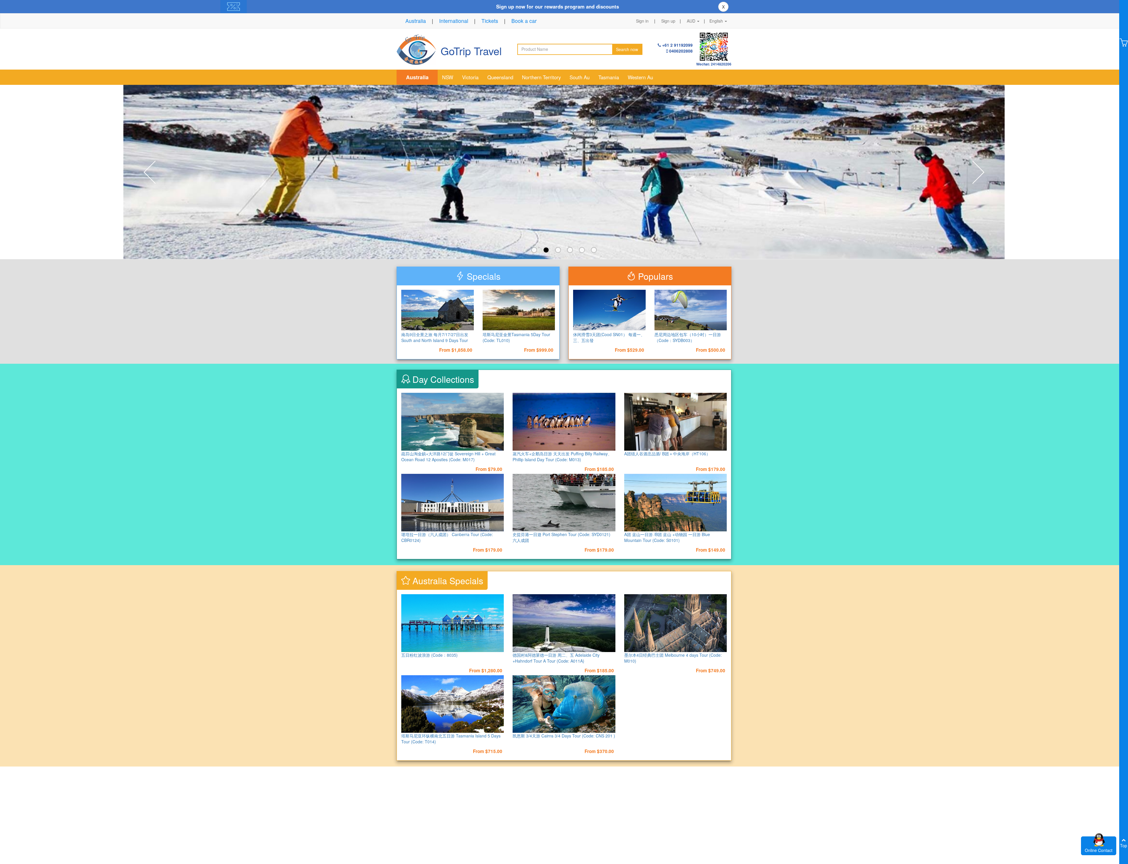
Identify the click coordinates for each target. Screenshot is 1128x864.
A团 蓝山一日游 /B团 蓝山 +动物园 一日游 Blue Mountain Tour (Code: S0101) (667, 537)
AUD (691, 21)
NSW (447, 77)
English (716, 21)
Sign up (668, 21)
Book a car (524, 20)
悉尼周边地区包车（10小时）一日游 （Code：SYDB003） (687, 337)
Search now (627, 49)
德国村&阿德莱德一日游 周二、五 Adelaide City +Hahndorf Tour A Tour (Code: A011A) (556, 658)
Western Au (640, 77)
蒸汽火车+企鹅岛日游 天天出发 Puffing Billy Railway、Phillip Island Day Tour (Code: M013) (562, 456)
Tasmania (608, 77)
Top (1123, 845)
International (453, 20)
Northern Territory (541, 77)
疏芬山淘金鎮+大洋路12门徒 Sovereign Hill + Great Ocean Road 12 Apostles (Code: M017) (448, 456)
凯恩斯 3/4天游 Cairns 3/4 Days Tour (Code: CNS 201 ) (564, 736)
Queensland (500, 77)
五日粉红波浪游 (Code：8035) (429, 655)
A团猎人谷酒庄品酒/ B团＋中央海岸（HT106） (667, 454)
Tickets (489, 20)
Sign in (642, 21)
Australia (415, 20)
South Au (580, 77)
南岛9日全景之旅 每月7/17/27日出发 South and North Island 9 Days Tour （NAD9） (434, 340)
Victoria (470, 77)
